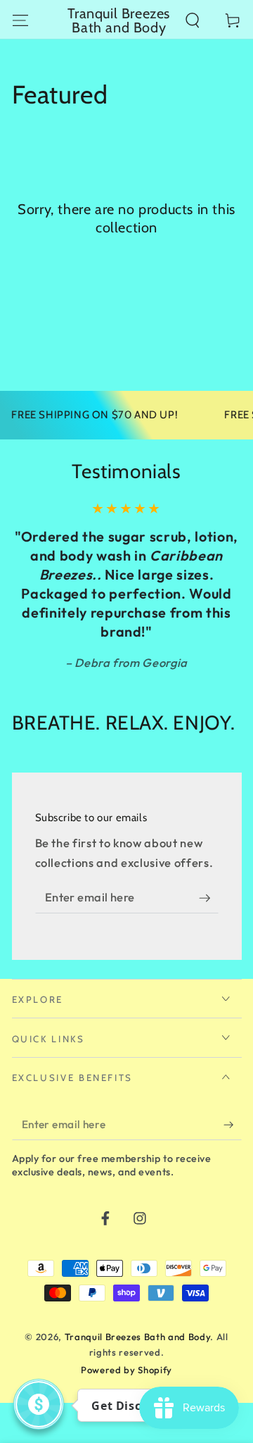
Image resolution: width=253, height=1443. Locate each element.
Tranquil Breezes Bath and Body (138, 1336)
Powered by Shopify (126, 1369)
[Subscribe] (209, 898)
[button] (193, 20)
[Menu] (20, 20)
